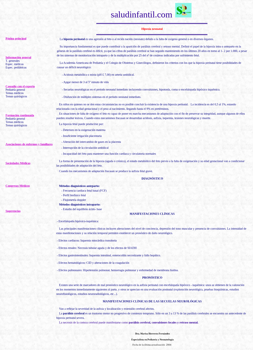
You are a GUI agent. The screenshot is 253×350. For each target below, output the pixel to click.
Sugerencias (13, 211)
